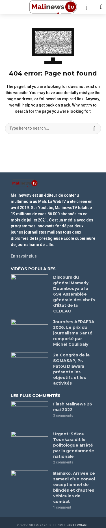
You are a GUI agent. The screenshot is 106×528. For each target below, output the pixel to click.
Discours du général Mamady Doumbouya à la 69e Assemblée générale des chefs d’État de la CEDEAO (74, 294)
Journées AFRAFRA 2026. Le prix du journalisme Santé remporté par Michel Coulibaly (73, 333)
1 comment (62, 507)
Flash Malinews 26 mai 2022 (72, 406)
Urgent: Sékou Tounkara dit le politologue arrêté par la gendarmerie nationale (73, 445)
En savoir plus (24, 256)
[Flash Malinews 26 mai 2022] (29, 413)
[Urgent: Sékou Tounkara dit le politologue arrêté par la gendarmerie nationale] (29, 443)
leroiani (80, 525)
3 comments (63, 416)
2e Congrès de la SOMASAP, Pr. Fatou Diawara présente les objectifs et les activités (71, 369)
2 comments (63, 462)
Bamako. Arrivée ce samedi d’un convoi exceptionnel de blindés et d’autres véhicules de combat (74, 487)
